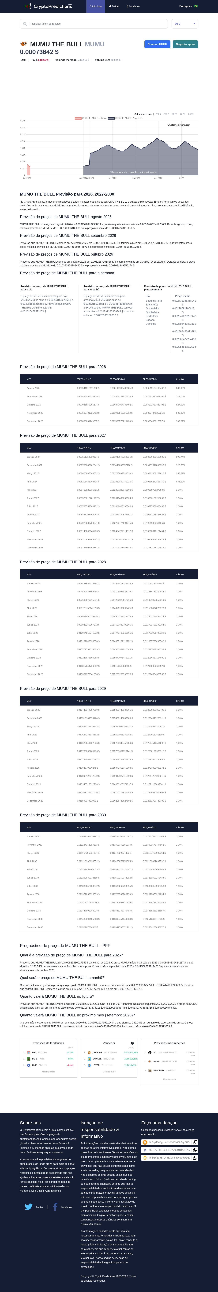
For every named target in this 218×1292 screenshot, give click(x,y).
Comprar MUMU (157, 44)
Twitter (115, 6)
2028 (174, 114)
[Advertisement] (109, 86)
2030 (190, 114)
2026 (158, 114)
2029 (182, 114)
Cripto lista (96, 6)
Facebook (134, 6)
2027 (166, 114)
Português (186, 6)
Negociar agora (185, 44)
